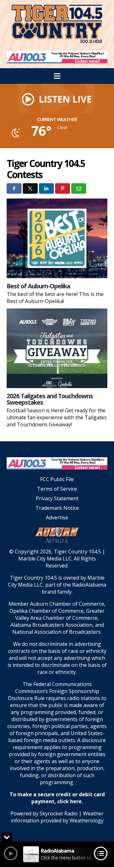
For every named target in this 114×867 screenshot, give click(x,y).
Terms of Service (57, 488)
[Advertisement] (57, 57)
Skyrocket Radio (59, 813)
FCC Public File (57, 479)
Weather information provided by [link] (57, 817)
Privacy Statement (57, 498)
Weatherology (87, 820)
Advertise (57, 517)
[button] (57, 98)
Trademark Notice (57, 507)
